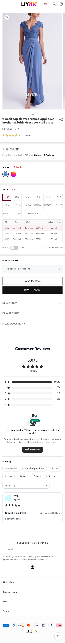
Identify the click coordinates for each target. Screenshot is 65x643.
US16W (27, 205)
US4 (17, 197)
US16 (17, 205)
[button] (3, 3)
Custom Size (32, 214)
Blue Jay (5, 174)
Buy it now (32, 290)
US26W (17, 214)
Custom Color (13, 174)
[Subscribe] (57, 549)
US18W (37, 205)
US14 (6, 205)
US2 (7, 197)
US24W (6, 214)
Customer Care (10, 592)
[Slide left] (26, 114)
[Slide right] (38, 114)
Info (5, 602)
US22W (58, 205)
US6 (27, 197)
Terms (6, 611)
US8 (38, 197)
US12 (58, 197)
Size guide (52, 248)
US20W (47, 205)
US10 (47, 197)
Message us (10, 261)
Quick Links (8, 582)
